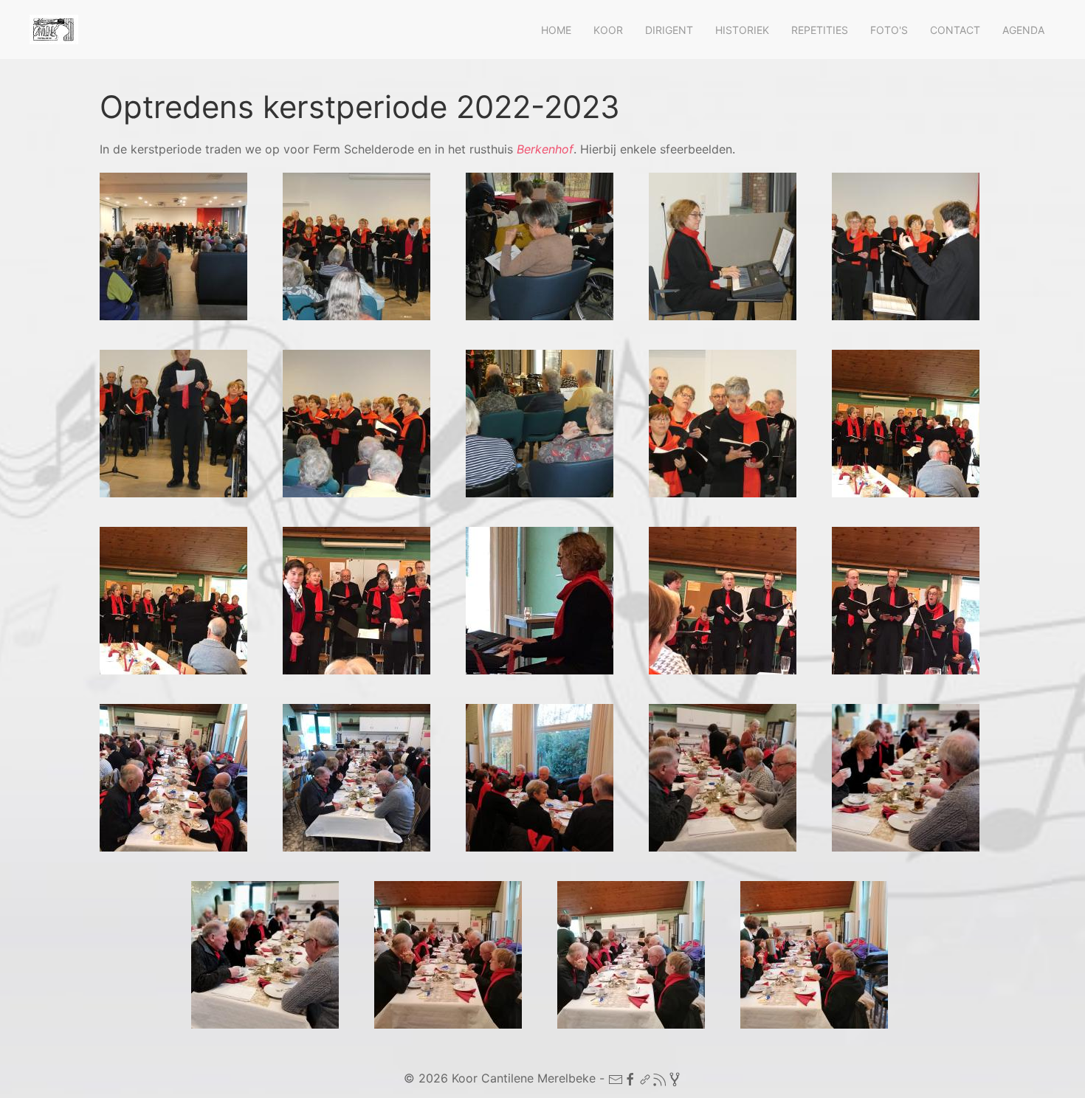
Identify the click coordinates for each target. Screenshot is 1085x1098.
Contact (955, 30)
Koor (608, 30)
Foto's (889, 30)
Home (556, 30)
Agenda (1023, 30)
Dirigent (669, 30)
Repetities (819, 30)
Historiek (742, 30)
